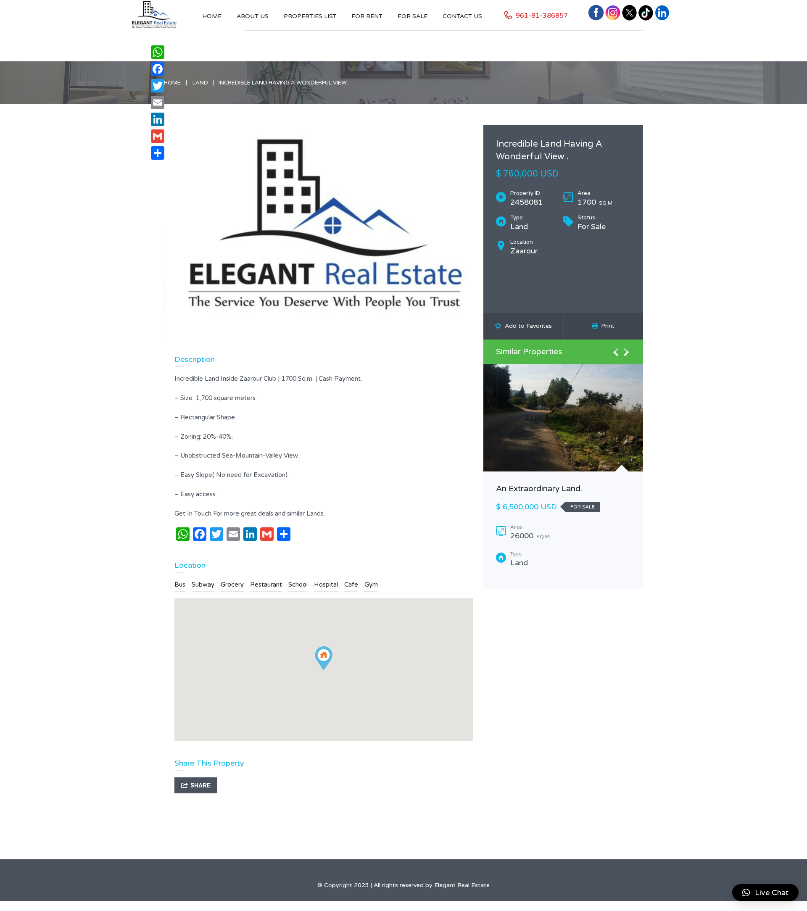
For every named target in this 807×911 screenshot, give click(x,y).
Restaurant (266, 584)
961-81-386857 (542, 15)
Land (200, 82)
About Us (253, 16)
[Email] (157, 102)
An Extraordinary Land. (539, 488)
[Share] (157, 153)
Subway (203, 584)
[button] (765, 892)
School (298, 584)
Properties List (310, 16)
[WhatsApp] (157, 52)
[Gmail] (157, 136)
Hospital (326, 584)
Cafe (351, 584)
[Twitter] (157, 85)
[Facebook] (157, 69)
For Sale (412, 16)
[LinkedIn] (157, 119)
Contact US (462, 16)
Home (212, 16)
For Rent (366, 16)
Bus (179, 584)
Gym (371, 584)
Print (606, 325)
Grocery (232, 584)
